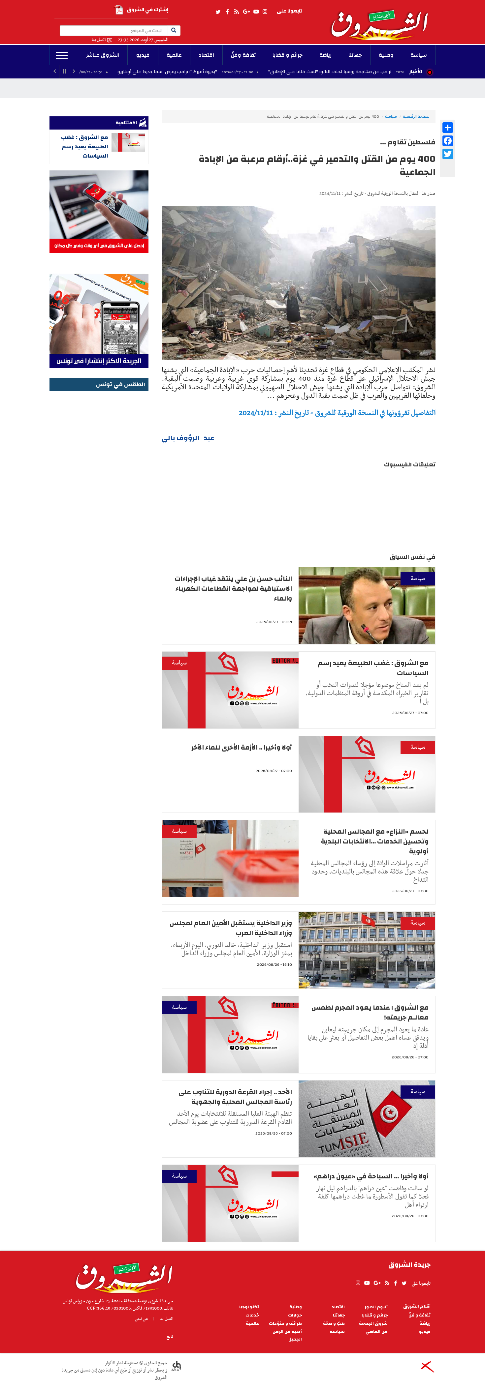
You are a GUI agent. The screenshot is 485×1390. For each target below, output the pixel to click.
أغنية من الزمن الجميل (287, 1335)
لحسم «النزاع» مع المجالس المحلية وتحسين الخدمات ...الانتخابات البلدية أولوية (375, 841)
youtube (256, 12)
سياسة (418, 55)
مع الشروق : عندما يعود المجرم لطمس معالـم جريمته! (370, 1012)
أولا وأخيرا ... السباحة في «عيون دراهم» (371, 1176)
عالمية (174, 55)
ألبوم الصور (376, 1307)
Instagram (265, 12)
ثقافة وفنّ (243, 55)
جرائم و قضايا (288, 55)
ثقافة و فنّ (419, 1315)
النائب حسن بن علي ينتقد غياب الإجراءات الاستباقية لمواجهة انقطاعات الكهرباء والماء (233, 589)
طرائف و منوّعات (285, 1323)
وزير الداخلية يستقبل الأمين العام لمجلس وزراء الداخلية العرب (231, 928)
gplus (246, 12)
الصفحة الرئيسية (417, 116)
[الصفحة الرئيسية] (382, 20)
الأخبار (415, 71)
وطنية (386, 55)
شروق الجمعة (373, 1323)
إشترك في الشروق (147, 9)
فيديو (143, 55)
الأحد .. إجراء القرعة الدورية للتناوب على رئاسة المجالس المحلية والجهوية (235, 1097)
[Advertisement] (98, 492)
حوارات (295, 1315)
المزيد (62, 55)
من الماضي (377, 1332)
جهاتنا (355, 55)
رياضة (325, 55)
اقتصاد (206, 55)
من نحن (141, 1319)
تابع (170, 1337)
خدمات (252, 1315)
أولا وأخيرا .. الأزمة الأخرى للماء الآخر (241, 747)
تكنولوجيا (249, 1307)
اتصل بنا (99, 40)
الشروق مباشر (102, 55)
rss (236, 12)
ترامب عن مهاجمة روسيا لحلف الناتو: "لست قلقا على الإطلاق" (385, 72)
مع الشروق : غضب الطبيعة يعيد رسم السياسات (373, 668)
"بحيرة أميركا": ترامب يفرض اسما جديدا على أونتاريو (223, 72)
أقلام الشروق (417, 1306)
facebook (227, 12)
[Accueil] (122, 1275)
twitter (218, 12)
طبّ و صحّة (334, 1323)
